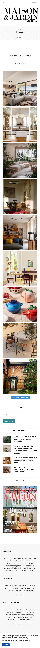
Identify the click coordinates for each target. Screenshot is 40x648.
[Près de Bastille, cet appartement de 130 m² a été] (20, 232)
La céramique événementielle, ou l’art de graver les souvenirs (25, 439)
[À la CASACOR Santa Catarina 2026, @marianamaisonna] (20, 160)
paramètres (26, 641)
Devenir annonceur (20, 624)
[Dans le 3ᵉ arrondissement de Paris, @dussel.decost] (20, 124)
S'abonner (20, 595)
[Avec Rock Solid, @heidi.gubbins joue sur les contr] (20, 88)
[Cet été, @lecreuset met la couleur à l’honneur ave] (20, 304)
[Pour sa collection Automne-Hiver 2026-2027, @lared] (20, 268)
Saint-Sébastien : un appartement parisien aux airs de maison (24, 469)
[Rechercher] (29, 2)
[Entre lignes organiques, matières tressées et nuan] (20, 340)
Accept (6, 644)
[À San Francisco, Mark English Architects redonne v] (20, 376)
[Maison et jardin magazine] (20, 15)
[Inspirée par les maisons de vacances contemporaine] (20, 196)
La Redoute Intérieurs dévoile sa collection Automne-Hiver (25, 460)
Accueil (19, 37)
